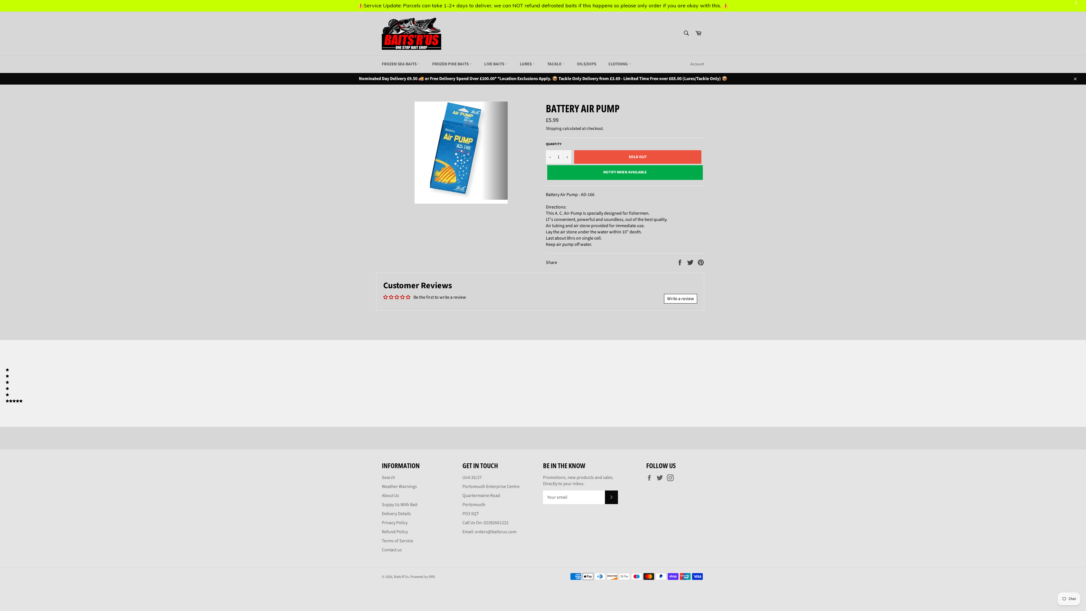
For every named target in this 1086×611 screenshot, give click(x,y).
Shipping (554, 129)
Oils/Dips (586, 64)
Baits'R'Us (401, 576)
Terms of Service (397, 541)
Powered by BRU (422, 576)
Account (697, 64)
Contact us (392, 550)
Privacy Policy (395, 523)
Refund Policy (395, 532)
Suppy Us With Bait (399, 505)
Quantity (553, 144)
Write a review (680, 299)
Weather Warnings (399, 486)
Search (388, 477)
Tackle (554, 64)
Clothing (618, 64)
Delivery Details (396, 514)
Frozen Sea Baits (399, 64)
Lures (526, 64)
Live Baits (494, 64)
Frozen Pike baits (450, 64)
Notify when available (625, 172)
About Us (390, 495)
